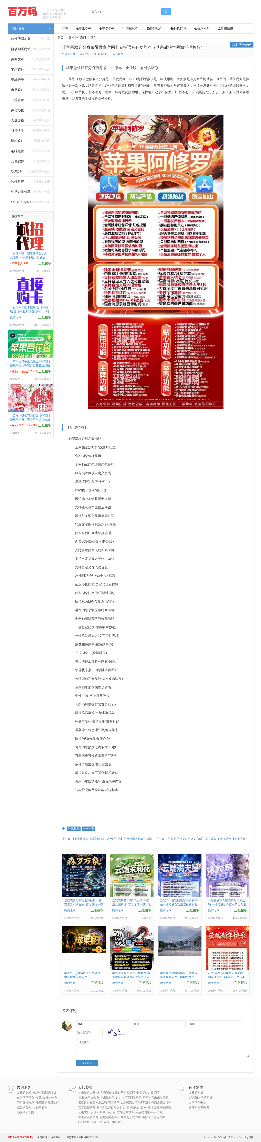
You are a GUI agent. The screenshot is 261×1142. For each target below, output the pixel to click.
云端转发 (17, 100)
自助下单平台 (25, 1097)
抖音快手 (17, 130)
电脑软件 (17, 90)
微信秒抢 (17, 110)
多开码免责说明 (199, 1107)
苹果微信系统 (108, 1097)
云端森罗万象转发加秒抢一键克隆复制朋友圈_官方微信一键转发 (83, 904)
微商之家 (70, 53)
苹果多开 (85, 28)
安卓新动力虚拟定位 (121, 1102)
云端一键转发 (112, 1122)
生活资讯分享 (21, 192)
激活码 (139, 1112)
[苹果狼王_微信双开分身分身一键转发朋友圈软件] (84, 952)
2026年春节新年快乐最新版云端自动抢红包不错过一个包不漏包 (227, 977)
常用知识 (227, 28)
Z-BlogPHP (224, 1137)
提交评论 (87, 1063)
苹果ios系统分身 (88, 1097)
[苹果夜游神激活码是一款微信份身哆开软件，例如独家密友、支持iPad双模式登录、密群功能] (179, 954)
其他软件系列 (77, 37)
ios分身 (111, 1112)
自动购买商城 (21, 49)
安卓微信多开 (86, 1107)
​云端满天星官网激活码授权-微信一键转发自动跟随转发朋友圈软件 (179, 904)
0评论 (120, 53)
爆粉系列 (203, 28)
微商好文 (166, 1107)
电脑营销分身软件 (47, 1102)
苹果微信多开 (86, 1092)
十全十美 (88, 828)
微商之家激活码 (161, 1102)
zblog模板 (247, 1137)
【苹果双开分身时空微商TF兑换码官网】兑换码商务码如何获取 (111, 838)
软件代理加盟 (21, 39)
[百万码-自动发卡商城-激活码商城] (23, 15)
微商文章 (17, 59)
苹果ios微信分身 (46, 1097)
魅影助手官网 (25, 1112)
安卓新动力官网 (136, 1107)
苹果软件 (17, 69)
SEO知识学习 (21, 202)
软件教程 (17, 181)
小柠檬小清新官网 (153, 1117)
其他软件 (17, 161)
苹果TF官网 (142, 1102)
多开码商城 (24, 1092)
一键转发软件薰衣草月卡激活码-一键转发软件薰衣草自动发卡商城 (227, 904)
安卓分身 (17, 79)
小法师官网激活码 (130, 1097)
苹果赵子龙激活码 (123, 1092)
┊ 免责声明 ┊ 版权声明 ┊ (48, 1137)
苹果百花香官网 (88, 1117)
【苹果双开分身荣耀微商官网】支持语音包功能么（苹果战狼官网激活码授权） (133, 47)
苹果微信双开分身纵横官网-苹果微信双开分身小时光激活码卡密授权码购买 (131, 977)
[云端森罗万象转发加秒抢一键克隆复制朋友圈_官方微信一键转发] (84, 896)
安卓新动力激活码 (147, 1092)
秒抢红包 (180, 28)
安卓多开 (108, 28)
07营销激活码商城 (44, 1092)
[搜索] (166, 11)
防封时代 (84, 1122)
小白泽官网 (40, 1107)
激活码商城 (104, 1092)
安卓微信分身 (25, 1102)
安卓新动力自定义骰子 (111, 1107)
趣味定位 (17, 151)
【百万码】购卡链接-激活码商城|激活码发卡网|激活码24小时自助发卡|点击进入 (29, 311)
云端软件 (156, 28)
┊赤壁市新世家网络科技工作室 (81, 1137)
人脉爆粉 (17, 120)
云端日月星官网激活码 (92, 1102)
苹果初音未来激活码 (155, 1097)
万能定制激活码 (109, 1117)
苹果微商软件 (125, 1112)
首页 (65, 28)
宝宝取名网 (24, 1107)
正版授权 (44, 263)
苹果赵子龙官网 (131, 1117)
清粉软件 (17, 141)
